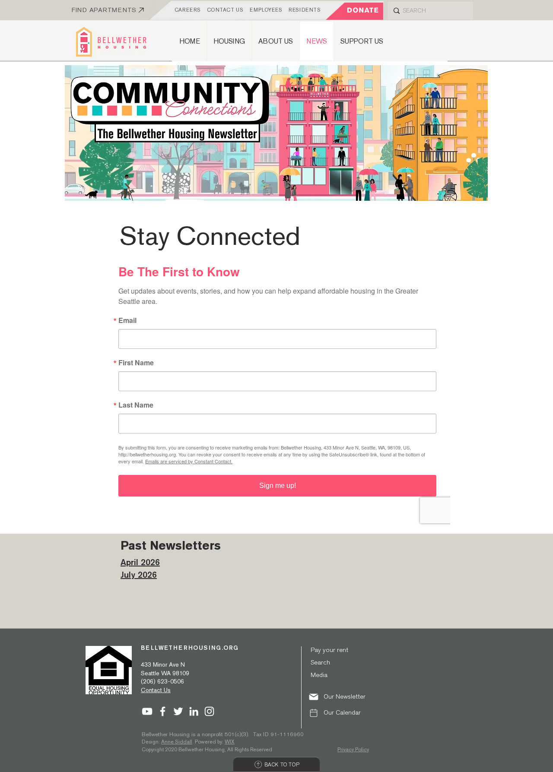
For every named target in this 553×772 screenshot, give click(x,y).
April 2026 (140, 562)
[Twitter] (178, 711)
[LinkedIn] (194, 711)
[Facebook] (162, 711)
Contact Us (156, 690)
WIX (230, 742)
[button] (342, 696)
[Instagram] (209, 711)
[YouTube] (147, 711)
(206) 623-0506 (162, 681)
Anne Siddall (176, 742)
